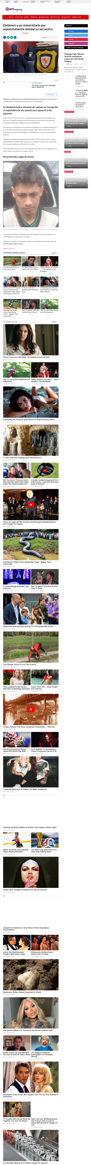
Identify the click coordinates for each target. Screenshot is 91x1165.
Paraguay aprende (33, 1)
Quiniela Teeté (76, 17)
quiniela (67, 151)
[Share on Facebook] (4, 37)
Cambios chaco (8, 1)
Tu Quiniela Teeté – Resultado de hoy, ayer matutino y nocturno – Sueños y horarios (81, 80)
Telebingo (33, 17)
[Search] (85, 17)
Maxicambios (26, 1)
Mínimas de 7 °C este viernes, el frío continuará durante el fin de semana (76, 141)
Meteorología (44, 17)
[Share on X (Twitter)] (8, 37)
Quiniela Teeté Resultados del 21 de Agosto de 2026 (76, 162)
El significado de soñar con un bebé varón (76, 182)
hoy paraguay (69, 112)
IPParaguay (26, 33)
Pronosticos (69, 132)
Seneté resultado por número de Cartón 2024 (80, 104)
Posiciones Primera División (45, 1)
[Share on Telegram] (15, 37)
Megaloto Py (65, 17)
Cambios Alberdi (16, 1)
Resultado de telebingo (58, 1)
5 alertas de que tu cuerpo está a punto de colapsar (76, 122)
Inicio (11, 17)
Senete (26, 17)
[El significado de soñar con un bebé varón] (76, 179)
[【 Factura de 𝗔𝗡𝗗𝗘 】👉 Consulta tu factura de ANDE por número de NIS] (69, 92)
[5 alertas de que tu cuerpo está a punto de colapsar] (76, 120)
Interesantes (69, 171)
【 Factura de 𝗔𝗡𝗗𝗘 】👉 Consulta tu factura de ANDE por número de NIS (81, 93)
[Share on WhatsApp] (11, 37)
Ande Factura (55, 17)
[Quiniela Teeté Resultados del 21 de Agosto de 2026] (76, 159)
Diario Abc (11, 248)
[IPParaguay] (14, 9)
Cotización (19, 17)
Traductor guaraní (69, 1)
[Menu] (5, 17)
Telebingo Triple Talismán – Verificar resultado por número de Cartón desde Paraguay (74, 57)
